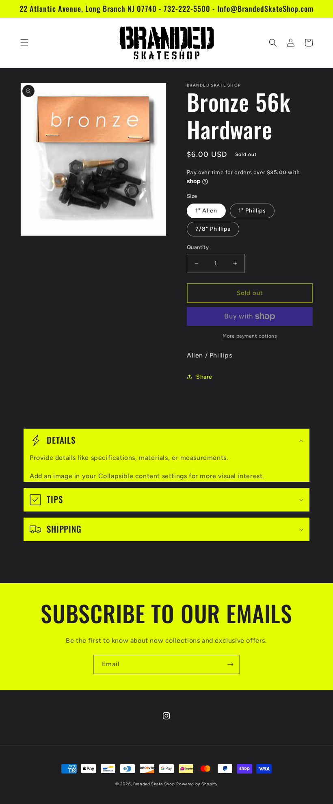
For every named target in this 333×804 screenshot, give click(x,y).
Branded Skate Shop (154, 784)
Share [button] (204, 376)
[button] (24, 43)
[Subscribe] (230, 664)
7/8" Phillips (213, 228)
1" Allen (206, 210)
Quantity (198, 247)
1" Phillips (252, 210)
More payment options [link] (250, 336)
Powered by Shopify (197, 784)
